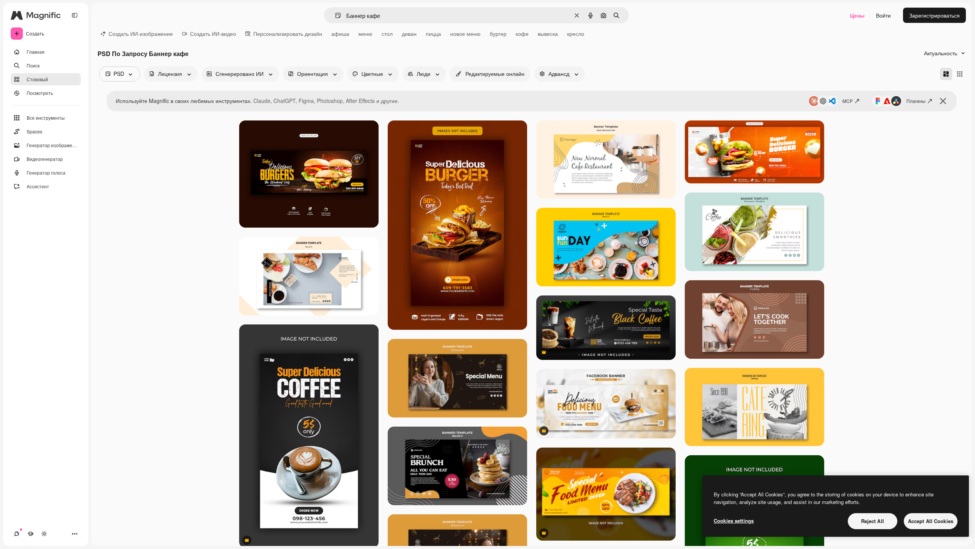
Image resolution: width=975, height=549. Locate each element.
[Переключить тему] (44, 534)
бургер (498, 33)
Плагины (915, 101)
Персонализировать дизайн (287, 33)
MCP (847, 101)
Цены (857, 15)
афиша (340, 33)
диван (409, 33)
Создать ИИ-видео (213, 33)
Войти (883, 15)
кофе (522, 33)
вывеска (548, 33)
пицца (433, 33)
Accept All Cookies (930, 521)
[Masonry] (946, 74)
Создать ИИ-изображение (141, 33)
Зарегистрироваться (934, 15)
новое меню (465, 33)
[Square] (960, 74)
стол (387, 33)
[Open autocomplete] (334, 15)
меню (365, 33)
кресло (575, 33)
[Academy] (30, 534)
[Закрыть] (943, 101)
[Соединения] (17, 534)
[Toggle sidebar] (75, 15)
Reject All (872, 521)
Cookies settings (734, 520)
